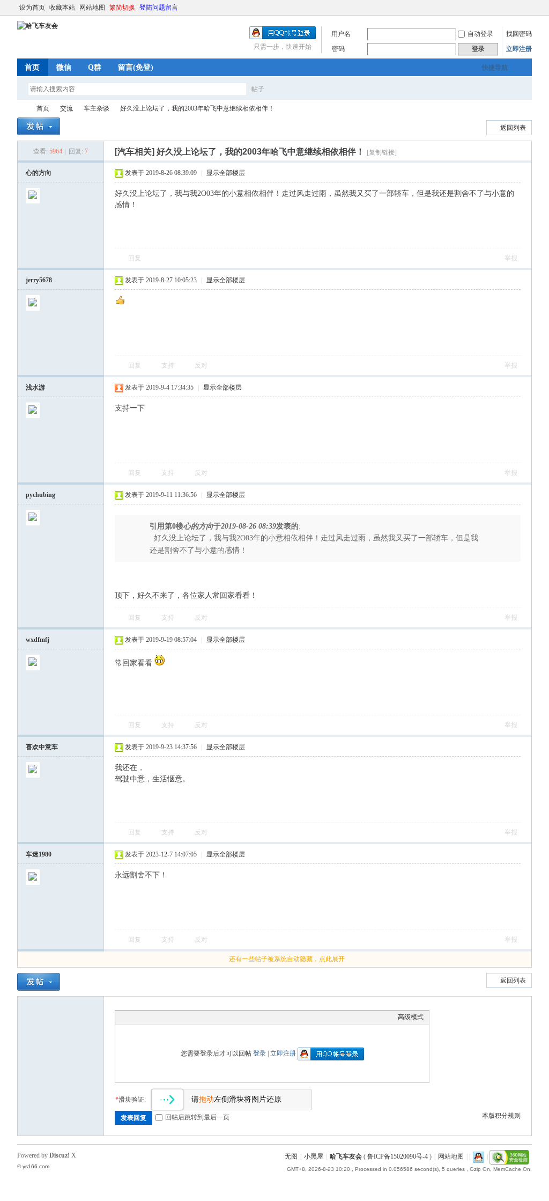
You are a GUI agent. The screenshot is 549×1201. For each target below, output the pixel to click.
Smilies (201, 1017)
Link (160, 1017)
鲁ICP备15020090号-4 (397, 1156)
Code (187, 1017)
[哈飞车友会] (37, 26)
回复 (134, 258)
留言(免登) (135, 67)
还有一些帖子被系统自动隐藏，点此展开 (287, 959)
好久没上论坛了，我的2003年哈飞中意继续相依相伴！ (197, 108)
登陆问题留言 (158, 7)
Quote (174, 1017)
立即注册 (519, 49)
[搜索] (289, 89)
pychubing (40, 495)
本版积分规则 (501, 1115)
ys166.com (36, 1166)
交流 (66, 108)
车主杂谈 (96, 108)
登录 (259, 1053)
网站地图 (92, 7)
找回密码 (519, 34)
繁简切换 (122, 7)
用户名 (341, 34)
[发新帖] (38, 126)
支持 (168, 365)
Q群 (94, 67)
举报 (511, 258)
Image (147, 1017)
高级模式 (411, 1017)
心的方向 (38, 173)
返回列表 (513, 127)
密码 (338, 49)
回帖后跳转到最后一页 (197, 1117)
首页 (32, 67)
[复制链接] (382, 152)
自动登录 (480, 34)
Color (134, 1017)
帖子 (257, 89)
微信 (63, 67)
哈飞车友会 (21, 108)
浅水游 (35, 387)
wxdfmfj (37, 639)
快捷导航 (495, 67)
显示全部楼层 (225, 173)
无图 (291, 1156)
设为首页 (32, 7)
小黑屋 (313, 1156)
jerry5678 (39, 280)
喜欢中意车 (42, 747)
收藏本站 (62, 7)
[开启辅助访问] (517, 7)
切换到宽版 (526, 7)
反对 (201, 365)
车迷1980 (38, 854)
